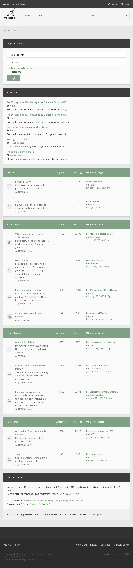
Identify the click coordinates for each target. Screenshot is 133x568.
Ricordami (16, 71)
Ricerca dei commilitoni (28, 290)
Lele (91, 316)
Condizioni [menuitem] (81, 544)
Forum (27, 15)
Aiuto (18, 201)
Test (17, 454)
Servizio (11, 172)
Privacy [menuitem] (93, 544)
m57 (91, 204)
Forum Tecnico (14, 332)
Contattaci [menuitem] (106, 544)
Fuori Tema (12, 421)
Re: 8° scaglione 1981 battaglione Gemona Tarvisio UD (36, 102)
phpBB (16, 554)
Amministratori (23, 504)
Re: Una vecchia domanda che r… (102, 342)
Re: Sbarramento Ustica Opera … (102, 391)
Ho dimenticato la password (21, 68)
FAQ (40, 15)
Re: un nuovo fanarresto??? (99, 431)
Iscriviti (20, 43)
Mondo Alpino (14, 224)
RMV (91, 434)
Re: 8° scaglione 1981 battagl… (101, 290)
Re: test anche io (94, 454)
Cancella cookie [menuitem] (122, 544)
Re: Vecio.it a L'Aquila (96, 313)
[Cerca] (125, 15)
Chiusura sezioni (94, 181)
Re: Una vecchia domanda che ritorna (27, 126)
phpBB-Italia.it (28, 559)
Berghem (98, 514)
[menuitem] (125, 4)
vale (12, 105)
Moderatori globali (41, 504)
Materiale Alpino (24, 342)
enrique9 (93, 263)
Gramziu (24, 556)
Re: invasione (92, 201)
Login (10, 43)
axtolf (92, 184)
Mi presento (21, 260)
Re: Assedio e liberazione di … (100, 233)
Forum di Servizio (25, 181)
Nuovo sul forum (94, 260)
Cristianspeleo (96, 395)
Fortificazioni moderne (28, 392)
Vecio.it (7, 544)
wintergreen (17, 155)
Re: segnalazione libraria (20, 139)
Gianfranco (94, 236)
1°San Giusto (17, 142)
